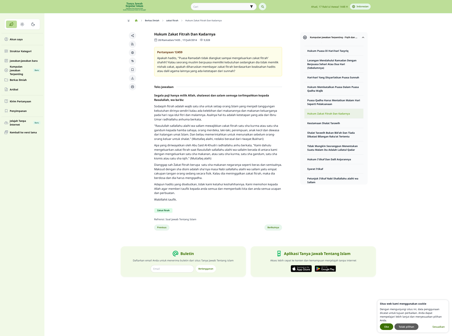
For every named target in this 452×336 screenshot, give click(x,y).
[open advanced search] (251, 6)
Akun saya (16, 39)
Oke (386, 326)
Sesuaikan (438, 326)
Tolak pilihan (406, 326)
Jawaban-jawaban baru (24, 60)
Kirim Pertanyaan (20, 101)
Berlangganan (205, 268)
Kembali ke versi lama (23, 132)
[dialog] (412, 316)
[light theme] (22, 24)
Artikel (14, 89)
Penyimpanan (18, 111)
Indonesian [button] (363, 6)
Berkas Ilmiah (18, 80)
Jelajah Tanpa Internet (24, 122)
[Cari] (262, 6)
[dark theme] (33, 24)
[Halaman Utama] (136, 20)
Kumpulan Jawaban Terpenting (24, 70)
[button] (132, 35)
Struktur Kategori (20, 51)
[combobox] (221, 7)
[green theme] (11, 24)
